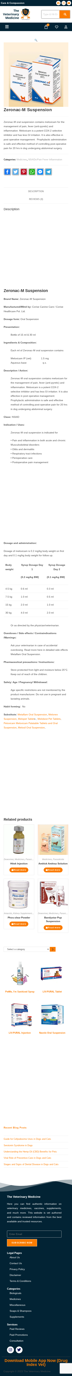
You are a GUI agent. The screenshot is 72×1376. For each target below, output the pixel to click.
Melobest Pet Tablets (49, 718)
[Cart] (46, 27)
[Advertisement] (36, 250)
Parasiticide (31, 859)
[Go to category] (53, 949)
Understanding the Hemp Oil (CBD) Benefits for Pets (30, 1151)
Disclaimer (15, 1275)
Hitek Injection (19, 863)
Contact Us (16, 1263)
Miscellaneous (17, 1305)
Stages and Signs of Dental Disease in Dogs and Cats (31, 1164)
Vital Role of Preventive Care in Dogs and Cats (27, 1158)
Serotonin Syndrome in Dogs (18, 1145)
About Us (15, 1257)
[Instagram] (64, 3)
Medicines (22, 159)
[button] (7, 27)
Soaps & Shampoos (20, 1310)
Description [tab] (36, 191)
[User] (66, 27)
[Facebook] (58, 3)
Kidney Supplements (23, 913)
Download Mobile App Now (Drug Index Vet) (36, 1362)
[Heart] (56, 27)
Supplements (17, 1316)
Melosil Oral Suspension (31, 727)
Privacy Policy (17, 1269)
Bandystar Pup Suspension (53, 919)
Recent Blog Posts (15, 1127)
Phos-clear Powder (19, 917)
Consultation (16, 1340)
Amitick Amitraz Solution (53, 863)
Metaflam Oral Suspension (32, 714)
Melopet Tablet (26, 718)
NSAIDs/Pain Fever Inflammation (45, 159)
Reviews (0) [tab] (36, 199)
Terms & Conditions (20, 1281)
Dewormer (9, 859)
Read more (20, 870)
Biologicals (15, 1293)
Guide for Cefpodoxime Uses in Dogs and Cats (27, 1139)
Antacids (8, 913)
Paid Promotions (19, 1334)
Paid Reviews (17, 1329)
